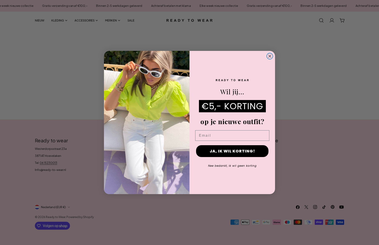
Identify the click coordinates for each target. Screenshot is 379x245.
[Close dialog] (270, 56)
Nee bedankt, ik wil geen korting (232, 166)
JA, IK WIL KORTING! (232, 151)
